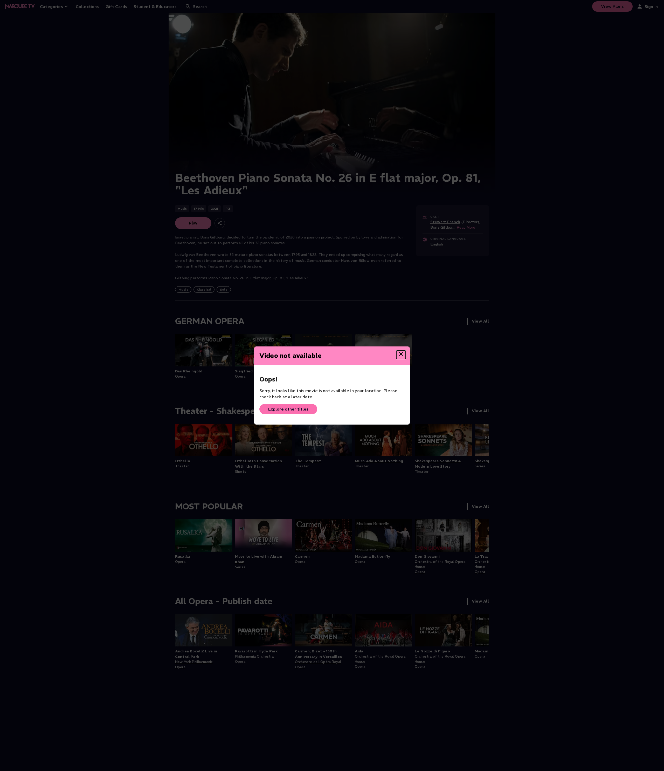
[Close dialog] (401, 355)
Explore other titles (288, 409)
